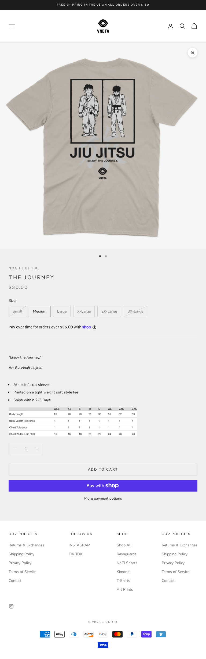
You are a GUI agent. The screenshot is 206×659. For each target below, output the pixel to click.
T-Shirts (123, 580)
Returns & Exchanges (26, 545)
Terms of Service (22, 571)
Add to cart (103, 469)
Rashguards (127, 554)
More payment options (103, 498)
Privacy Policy (20, 562)
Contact (15, 580)
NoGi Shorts (127, 562)
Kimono (123, 571)
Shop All (124, 545)
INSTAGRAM (79, 545)
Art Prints (125, 589)
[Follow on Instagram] (11, 606)
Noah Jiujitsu (24, 268)
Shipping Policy (21, 554)
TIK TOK (76, 554)
